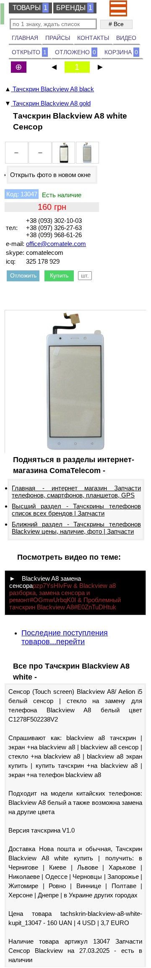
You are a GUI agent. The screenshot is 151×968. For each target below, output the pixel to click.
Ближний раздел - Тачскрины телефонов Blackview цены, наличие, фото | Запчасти (76, 528)
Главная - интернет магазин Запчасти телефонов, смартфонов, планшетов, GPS (76, 491)
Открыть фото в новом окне (50, 174)
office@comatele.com (56, 243)
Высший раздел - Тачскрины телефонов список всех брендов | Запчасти (76, 510)
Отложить (23, 275)
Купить (59, 275)
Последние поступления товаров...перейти (64, 637)
